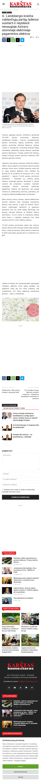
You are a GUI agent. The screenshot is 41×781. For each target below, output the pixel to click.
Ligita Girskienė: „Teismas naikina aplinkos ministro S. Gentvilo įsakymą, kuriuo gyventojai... (26, 590)
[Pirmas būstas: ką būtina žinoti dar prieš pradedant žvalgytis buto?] (11, 640)
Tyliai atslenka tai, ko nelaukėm (23, 598)
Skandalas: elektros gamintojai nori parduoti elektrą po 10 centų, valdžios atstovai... (26, 560)
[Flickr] (32, 687)
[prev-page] (3, 444)
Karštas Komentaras (8, 37)
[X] (9, 40)
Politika (16, 10)
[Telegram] (22, 40)
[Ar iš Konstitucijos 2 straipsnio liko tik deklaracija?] (7, 427)
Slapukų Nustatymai (20, 772)
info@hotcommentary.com (27, 681)
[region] (20, 759)
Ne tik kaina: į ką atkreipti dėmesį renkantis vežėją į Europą (29, 629)
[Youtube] (14, 687)
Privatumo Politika (20, 760)
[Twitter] (20, 687)
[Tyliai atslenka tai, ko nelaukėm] (7, 600)
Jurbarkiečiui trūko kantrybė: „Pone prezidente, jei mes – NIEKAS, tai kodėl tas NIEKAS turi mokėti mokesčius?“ (26, 713)
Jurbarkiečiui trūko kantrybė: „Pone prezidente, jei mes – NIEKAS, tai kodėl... (25, 570)
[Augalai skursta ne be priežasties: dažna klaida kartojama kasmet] (30, 640)
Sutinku (20, 766)
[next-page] (6, 444)
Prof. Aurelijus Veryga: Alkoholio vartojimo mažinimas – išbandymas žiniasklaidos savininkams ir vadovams (30, 394)
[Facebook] (4, 40)
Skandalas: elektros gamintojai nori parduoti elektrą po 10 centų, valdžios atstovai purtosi (26, 702)
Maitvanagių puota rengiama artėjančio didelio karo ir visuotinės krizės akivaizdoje (26, 580)
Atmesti (20, 777)
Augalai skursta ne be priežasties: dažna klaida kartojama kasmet (29, 650)
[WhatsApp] (13, 40)
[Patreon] (26, 687)
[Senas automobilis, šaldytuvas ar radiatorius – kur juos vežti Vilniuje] (11, 619)
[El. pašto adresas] (18, 40)
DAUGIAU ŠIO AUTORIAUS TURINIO (14, 408)
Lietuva (10, 10)
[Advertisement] (20, 67)
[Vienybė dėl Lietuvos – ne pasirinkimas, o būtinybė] (7, 436)
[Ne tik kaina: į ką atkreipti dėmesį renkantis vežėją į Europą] (30, 619)
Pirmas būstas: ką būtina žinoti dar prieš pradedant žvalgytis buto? (10, 650)
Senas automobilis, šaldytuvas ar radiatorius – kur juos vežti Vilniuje (11, 629)
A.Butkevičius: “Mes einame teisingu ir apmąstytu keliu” (11, 391)
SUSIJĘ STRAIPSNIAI (9, 405)
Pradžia (4, 10)
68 (38, 37)
